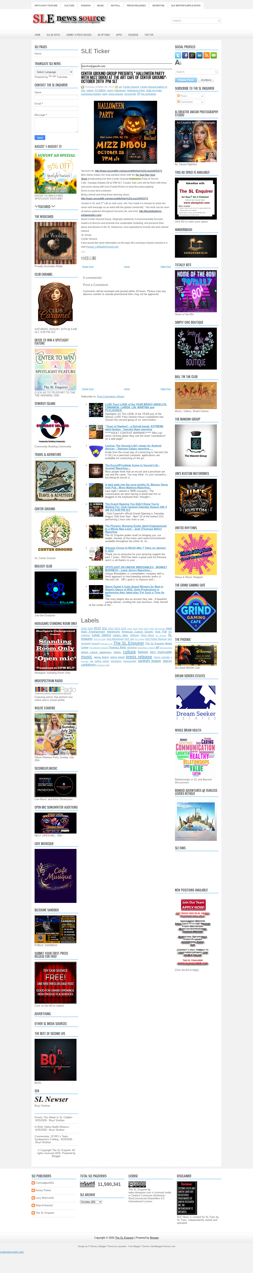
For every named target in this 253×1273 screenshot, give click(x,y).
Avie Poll (161, 631)
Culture (69, 5)
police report (117, 657)
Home (37, 34)
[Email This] (83, 258)
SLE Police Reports (156, 639)
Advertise (158, 5)
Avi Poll (115, 5)
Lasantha (121, 1246)
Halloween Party (136, 90)
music (86, 656)
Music (100, 5)
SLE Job (129, 639)
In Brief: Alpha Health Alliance (52, 1126)
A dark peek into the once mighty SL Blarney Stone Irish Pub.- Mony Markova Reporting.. (136, 486)
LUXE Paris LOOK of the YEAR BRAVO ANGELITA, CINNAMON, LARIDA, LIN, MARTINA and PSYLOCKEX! (136, 407)
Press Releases (136, 5)
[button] (83, 252)
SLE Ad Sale (100, 639)
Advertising (113, 631)
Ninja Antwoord (44, 1205)
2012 (111, 628)
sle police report (99, 661)
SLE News (139, 639)
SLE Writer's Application (185, 5)
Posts (183, 95)
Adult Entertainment (93, 631)
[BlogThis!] (87, 258)
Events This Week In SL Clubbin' (53, 1117)
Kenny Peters (43, 1190)
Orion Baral (147, 635)
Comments (186, 101)
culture (90, 90)
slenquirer (116, 661)
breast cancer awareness (96, 652)
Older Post (165, 266)
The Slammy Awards (98, 648)
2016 (129, 629)
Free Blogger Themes (138, 1246)
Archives (206, 80)
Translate (62, 76)
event (110, 90)
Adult (169, 628)
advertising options (146, 648)
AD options (160, 629)
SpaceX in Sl (106, 644)
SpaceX (95, 643)
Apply (119, 34)
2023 (151, 629)
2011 (104, 628)
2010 (97, 628)
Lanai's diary (120, 635)
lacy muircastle (161, 652)
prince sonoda (162, 657)
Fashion (86, 5)
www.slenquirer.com (139, 1192)
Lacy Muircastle (45, 1197)
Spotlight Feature (46, 5)
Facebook (133, 34)
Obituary (134, 635)
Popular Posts (186, 80)
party (104, 94)
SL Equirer (161, 635)
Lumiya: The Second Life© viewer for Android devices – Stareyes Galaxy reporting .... (133, 447)
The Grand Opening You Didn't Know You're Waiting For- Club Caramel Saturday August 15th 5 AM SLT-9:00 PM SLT (136, 507)
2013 (117, 628)
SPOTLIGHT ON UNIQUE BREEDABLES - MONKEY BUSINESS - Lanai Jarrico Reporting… (136, 569)
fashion (143, 652)
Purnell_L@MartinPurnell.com (102, 246)
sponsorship (129, 661)
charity (117, 652)
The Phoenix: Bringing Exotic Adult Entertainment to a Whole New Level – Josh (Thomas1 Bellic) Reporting (136, 528)
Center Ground (131, 87)
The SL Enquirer (128, 643)
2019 (140, 629)
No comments (148, 94)
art (120, 87)
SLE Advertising (115, 639)
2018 (135, 629)
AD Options (104, 34)
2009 (90, 628)
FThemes (92, 1246)
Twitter (148, 34)
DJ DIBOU (100, 90)
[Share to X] (90, 258)
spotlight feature (149, 661)
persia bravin (101, 657)
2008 (84, 628)
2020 (146, 629)
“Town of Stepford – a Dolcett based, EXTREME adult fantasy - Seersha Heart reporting (134, 428)
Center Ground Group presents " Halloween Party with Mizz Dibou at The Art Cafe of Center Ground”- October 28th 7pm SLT (124, 77)
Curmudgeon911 (45, 1182)
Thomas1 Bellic (117, 647)
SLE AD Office (53, 34)
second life (130, 94)
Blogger (56, 1156)
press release (116, 94)
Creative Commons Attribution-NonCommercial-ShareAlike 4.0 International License (147, 1198)
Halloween (120, 90)
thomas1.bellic (103, 665)
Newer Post (87, 266)
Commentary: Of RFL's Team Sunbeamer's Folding (51, 1138)
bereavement (166, 648)
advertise (132, 647)
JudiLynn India (154, 90)
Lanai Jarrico (101, 635)
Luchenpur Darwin (91, 94)
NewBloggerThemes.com (163, 1246)
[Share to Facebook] (94, 258)
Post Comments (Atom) (110, 396)
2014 (123, 628)
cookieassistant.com (12, 1251)
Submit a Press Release (79, 34)
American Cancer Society (137, 631)
